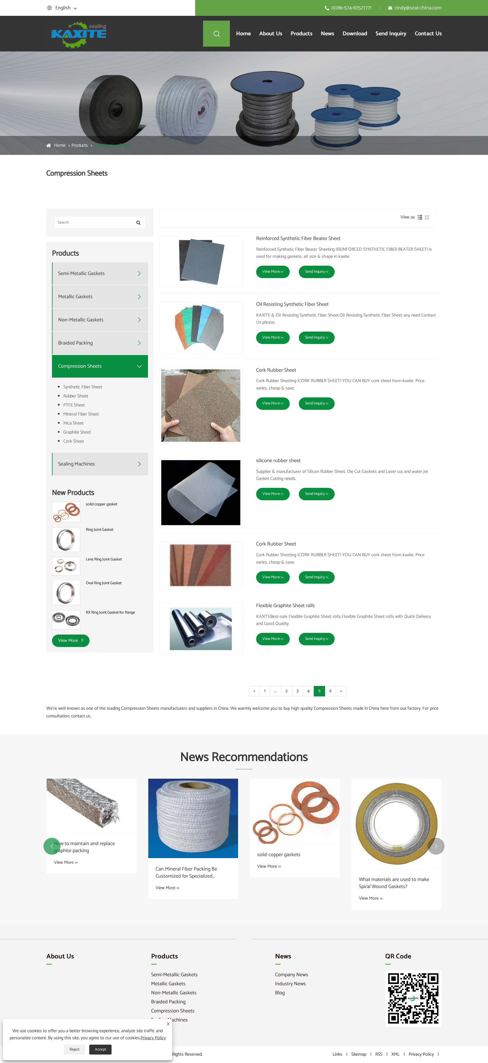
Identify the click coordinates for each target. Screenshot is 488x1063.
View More (68, 640)
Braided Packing (75, 343)
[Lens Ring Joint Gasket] (66, 566)
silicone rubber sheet (278, 461)
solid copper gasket (101, 504)
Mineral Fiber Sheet (81, 414)
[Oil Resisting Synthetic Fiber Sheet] (200, 327)
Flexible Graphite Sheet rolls (285, 606)
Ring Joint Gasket (99, 530)
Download (355, 33)
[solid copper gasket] (66, 512)
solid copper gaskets (278, 854)
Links (337, 1054)
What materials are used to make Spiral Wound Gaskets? (394, 883)
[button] (51, 846)
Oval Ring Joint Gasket (103, 583)
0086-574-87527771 (351, 8)
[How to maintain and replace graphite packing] (91, 806)
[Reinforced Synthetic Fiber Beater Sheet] (200, 261)
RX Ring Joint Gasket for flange (110, 613)
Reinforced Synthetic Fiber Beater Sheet (298, 239)
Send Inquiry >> (316, 272)
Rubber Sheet (75, 396)
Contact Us (428, 33)
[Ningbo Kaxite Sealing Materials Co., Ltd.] (80, 33)
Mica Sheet (73, 423)
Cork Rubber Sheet (276, 370)
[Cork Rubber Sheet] (200, 406)
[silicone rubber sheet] (200, 492)
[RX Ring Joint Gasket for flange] (66, 619)
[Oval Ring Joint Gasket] (66, 593)
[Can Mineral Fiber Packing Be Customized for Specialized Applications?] (193, 818)
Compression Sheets (113, 145)
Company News (291, 975)
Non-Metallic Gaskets (81, 320)
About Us (270, 33)
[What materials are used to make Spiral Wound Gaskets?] (396, 824)
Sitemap (358, 1054)
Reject (74, 1049)
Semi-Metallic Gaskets (81, 273)
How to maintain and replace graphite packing (84, 847)
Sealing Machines (76, 464)
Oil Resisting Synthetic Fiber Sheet (292, 305)
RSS (378, 1054)
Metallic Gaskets (75, 296)
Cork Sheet (73, 441)
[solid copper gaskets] (295, 811)
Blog (280, 993)
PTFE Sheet (74, 405)
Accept (100, 1049)
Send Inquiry (391, 33)
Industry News (290, 984)
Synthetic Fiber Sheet (82, 387)
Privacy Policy (421, 1054)
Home (243, 33)
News (327, 33)
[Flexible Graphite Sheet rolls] (200, 629)
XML (395, 1054)
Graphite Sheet (77, 432)
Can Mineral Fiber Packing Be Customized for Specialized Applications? (186, 873)
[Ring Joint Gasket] (66, 539)
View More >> (273, 272)
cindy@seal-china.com (418, 8)
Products (301, 33)
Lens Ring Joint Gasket (104, 559)
